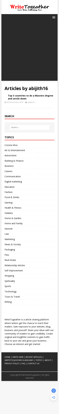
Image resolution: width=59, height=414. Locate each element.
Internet (9, 228)
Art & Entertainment (15, 150)
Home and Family (13, 223)
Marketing (10, 239)
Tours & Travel (12, 296)
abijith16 (31, 102)
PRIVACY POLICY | (13, 363)
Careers (8, 171)
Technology (11, 291)
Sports (8, 286)
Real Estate (10, 260)
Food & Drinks (12, 197)
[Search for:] (29, 127)
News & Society (13, 244)
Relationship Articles (15, 265)
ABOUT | (49, 360)
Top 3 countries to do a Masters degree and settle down (30, 97)
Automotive (11, 155)
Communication (13, 176)
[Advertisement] (29, 51)
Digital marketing (13, 181)
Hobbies (9, 213)
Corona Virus (11, 145)
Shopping (9, 275)
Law (7, 233)
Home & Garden (13, 218)
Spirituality (10, 280)
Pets (7, 254)
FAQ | (24, 363)
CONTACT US (33, 363)
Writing (8, 301)
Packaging (10, 249)
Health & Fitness (13, 207)
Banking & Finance (14, 160)
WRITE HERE (18, 357)
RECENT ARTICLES (34, 357)
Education (10, 186)
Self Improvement (14, 270)
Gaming (8, 202)
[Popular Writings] (44, 360)
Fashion (9, 192)
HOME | (8, 357)
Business (9, 165)
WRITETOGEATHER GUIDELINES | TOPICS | (24, 360)
